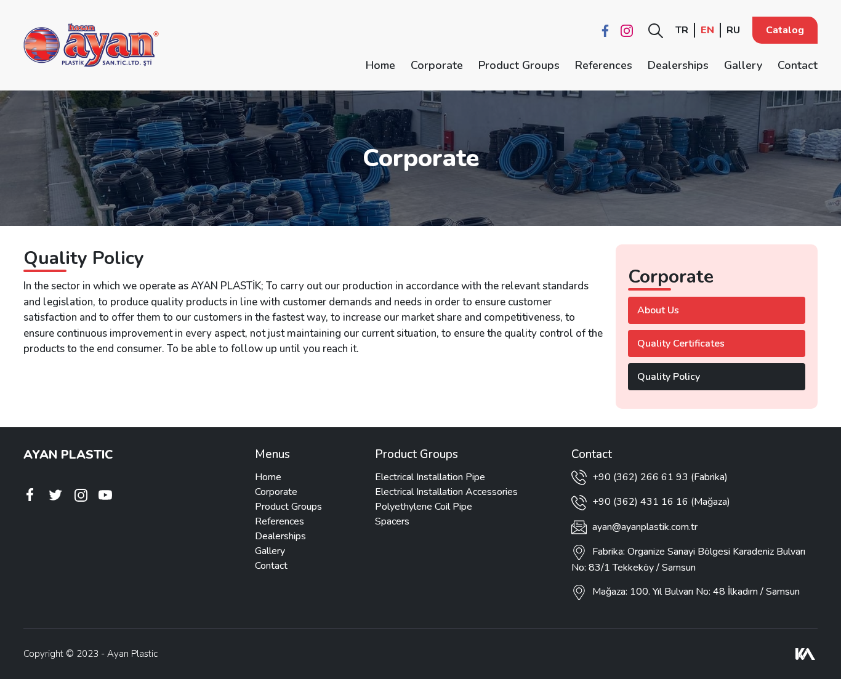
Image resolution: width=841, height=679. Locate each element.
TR (681, 30)
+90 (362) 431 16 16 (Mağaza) (660, 501)
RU (733, 30)
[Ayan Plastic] (91, 45)
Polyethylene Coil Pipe (423, 506)
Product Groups (519, 65)
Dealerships (678, 65)
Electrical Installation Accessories (446, 492)
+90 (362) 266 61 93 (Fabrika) (659, 477)
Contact (798, 65)
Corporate (437, 65)
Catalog (785, 30)
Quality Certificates (681, 343)
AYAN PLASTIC (68, 454)
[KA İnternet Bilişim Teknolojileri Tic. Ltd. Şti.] (805, 654)
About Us (658, 310)
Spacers (392, 521)
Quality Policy (668, 377)
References (603, 65)
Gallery (743, 65)
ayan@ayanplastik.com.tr (645, 527)
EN (707, 30)
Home (380, 65)
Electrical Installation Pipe (430, 477)
